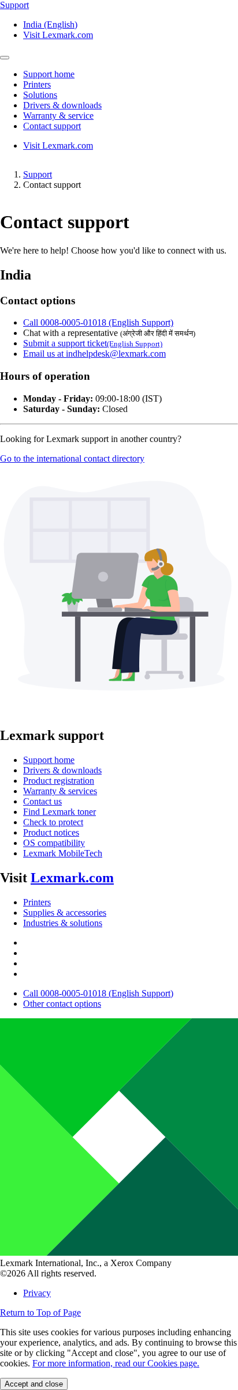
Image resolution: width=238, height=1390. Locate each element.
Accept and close (34, 1384)
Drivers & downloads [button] (62, 105)
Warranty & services (60, 791)
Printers (37, 902)
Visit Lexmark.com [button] (58, 35)
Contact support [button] (52, 126)
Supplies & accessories (64, 912)
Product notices (51, 832)
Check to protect (53, 822)
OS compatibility (54, 843)
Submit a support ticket (92, 343)
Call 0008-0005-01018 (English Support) (98, 322)
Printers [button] (37, 84)
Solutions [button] (40, 95)
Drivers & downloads (62, 770)
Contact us (42, 801)
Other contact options (62, 1003)
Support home (49, 760)
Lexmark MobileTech (62, 853)
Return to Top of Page (40, 1312)
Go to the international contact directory (72, 458)
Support (37, 174)
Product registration (58, 780)
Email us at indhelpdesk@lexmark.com (94, 353)
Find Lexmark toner (59, 812)
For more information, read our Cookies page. (115, 1363)
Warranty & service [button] (58, 115)
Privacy (37, 1293)
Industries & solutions (62, 923)
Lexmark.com (72, 877)
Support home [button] (49, 74)
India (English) (50, 24)
